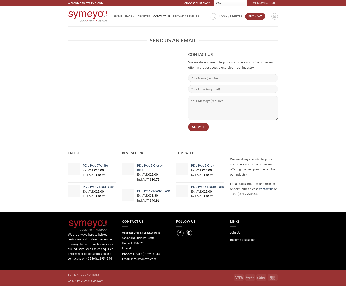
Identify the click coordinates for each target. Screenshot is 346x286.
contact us (266, 189)
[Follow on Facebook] (180, 233)
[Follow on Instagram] (189, 233)
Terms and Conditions (83, 274)
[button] (264, 3)
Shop (128, 16)
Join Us (235, 232)
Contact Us (161, 16)
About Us (144, 16)
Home (118, 16)
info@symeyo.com (143, 259)
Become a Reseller (186, 16)
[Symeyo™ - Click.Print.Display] (88, 16)
